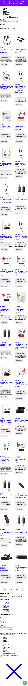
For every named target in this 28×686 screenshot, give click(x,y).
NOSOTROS (6, 12)
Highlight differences (9, 631)
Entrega (8, 16)
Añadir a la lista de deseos (6, 61)
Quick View (4, 64)
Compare (6, 8)
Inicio (1, 21)
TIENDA (5, 11)
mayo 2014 (6, 607)
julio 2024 (5, 605)
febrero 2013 (6, 610)
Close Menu (3, 20)
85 (18, 589)
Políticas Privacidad (12, 17)
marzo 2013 (6, 609)
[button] (25, 683)
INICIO (4, 9)
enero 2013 (6, 611)
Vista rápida (7, 59)
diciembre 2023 (7, 606)
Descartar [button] (22, 3)
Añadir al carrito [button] (5, 57)
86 (21, 589)
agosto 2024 (6, 603)
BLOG (4, 13)
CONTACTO (6, 15)
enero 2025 (6, 602)
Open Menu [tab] (3, 6)
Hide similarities (8, 629)
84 (16, 589)
